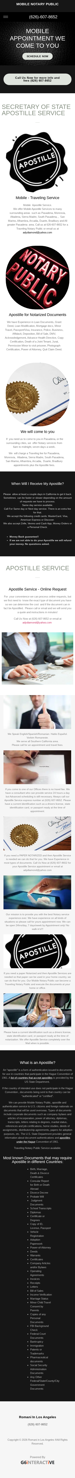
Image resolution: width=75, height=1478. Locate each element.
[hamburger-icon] (6, 16)
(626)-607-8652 (43, 16)
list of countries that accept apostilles (31, 1077)
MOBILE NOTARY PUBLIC (37, 4)
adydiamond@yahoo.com (37, 232)
